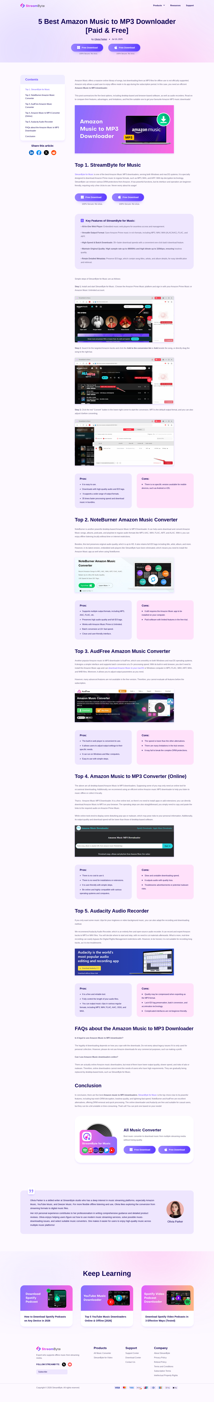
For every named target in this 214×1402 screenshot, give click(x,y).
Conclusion (30, 136)
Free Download (93, 197)
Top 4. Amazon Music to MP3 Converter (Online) (42, 114)
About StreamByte (162, 1353)
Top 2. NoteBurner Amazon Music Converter (40, 96)
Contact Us (130, 1362)
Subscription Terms (162, 1371)
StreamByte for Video (103, 1358)
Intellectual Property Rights (166, 1375)
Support (190, 5)
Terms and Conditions (163, 1366)
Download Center (133, 1358)
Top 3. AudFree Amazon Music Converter (38, 105)
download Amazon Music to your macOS (126, 668)
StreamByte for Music (84, 174)
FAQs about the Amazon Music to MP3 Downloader (42, 129)
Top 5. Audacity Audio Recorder (39, 122)
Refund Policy (160, 1362)
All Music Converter (102, 1353)
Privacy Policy (160, 1358)
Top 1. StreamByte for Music (37, 89)
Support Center (132, 1353)
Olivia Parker (100, 39)
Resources (175, 5)
